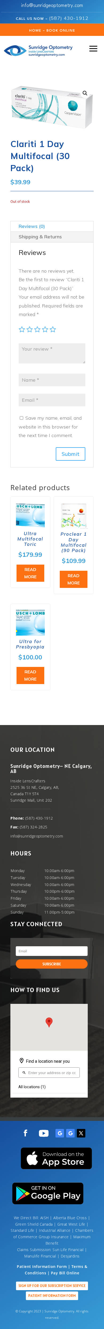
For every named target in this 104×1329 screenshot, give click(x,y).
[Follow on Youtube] (43, 1133)
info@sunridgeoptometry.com (52, 5)
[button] (85, 93)
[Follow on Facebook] (25, 1133)
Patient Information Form (52, 1295)
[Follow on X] (81, 1133)
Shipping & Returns (40, 237)
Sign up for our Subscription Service (52, 1285)
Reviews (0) (32, 226)
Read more (30, 573)
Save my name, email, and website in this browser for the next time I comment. (50, 426)
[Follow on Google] (59, 1133)
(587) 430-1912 (69, 18)
